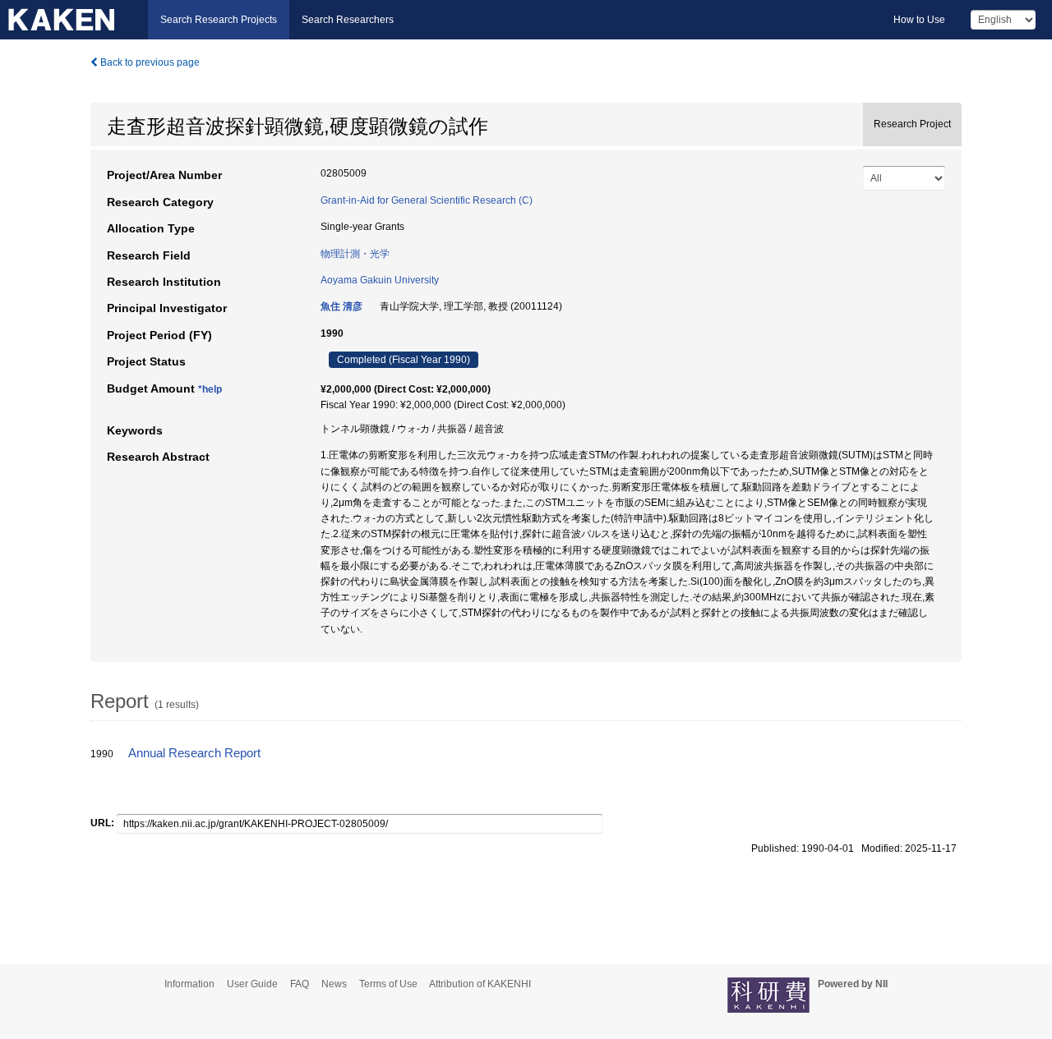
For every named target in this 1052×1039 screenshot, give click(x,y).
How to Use (919, 19)
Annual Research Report (194, 753)
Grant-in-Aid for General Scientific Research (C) (427, 200)
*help (210, 389)
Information (189, 984)
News (334, 984)
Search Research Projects (218, 19)
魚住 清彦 (341, 306)
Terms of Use (388, 984)
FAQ (299, 984)
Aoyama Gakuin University (380, 280)
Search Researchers (348, 19)
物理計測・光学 (355, 254)
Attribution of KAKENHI (480, 984)
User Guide (252, 984)
